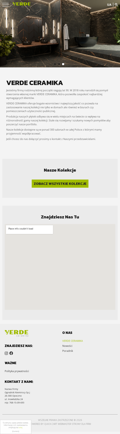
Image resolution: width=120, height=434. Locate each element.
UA (109, 5)
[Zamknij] (15, 431)
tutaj (20, 427)
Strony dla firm (81, 423)
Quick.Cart (50, 423)
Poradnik (67, 351)
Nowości (67, 346)
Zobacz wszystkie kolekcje (60, 183)
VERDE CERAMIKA (72, 341)
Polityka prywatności (17, 371)
